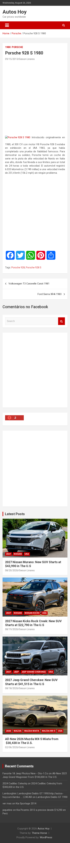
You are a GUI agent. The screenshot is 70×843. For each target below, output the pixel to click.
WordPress (46, 837)
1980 (8, 47)
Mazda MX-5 (48, 731)
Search (61, 321)
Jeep (16, 672)
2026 (8, 731)
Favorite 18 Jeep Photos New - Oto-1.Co (25, 773)
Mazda (17, 731)
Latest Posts (15, 514)
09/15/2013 (11, 59)
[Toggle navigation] (7, 25)
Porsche (17, 47)
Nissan (18, 554)
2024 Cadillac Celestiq (15, 783)
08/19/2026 (11, 629)
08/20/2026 (11, 570)
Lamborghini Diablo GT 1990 (51, 797)
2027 (8, 554)
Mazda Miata (31, 731)
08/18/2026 (11, 688)
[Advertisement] (35, 98)
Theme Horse (39, 833)
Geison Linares (27, 59)
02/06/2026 (11, 747)
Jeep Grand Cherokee (34, 672)
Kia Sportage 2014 (26, 803)
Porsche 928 (18, 267)
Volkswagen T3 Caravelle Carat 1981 (28, 283)
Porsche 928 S (33, 267)
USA (27, 554)
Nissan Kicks (32, 613)
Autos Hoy (15, 12)
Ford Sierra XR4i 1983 (50, 294)
